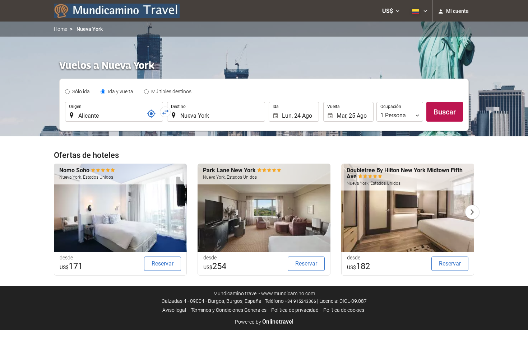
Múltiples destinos (171, 91)
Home (60, 29)
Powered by (264, 322)
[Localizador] (151, 113)
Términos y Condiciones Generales (229, 310)
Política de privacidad (295, 310)
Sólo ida (81, 91)
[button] (391, 11)
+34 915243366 (300, 301)
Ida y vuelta (120, 91)
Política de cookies (343, 310)
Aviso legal (174, 310)
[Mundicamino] (117, 11)
